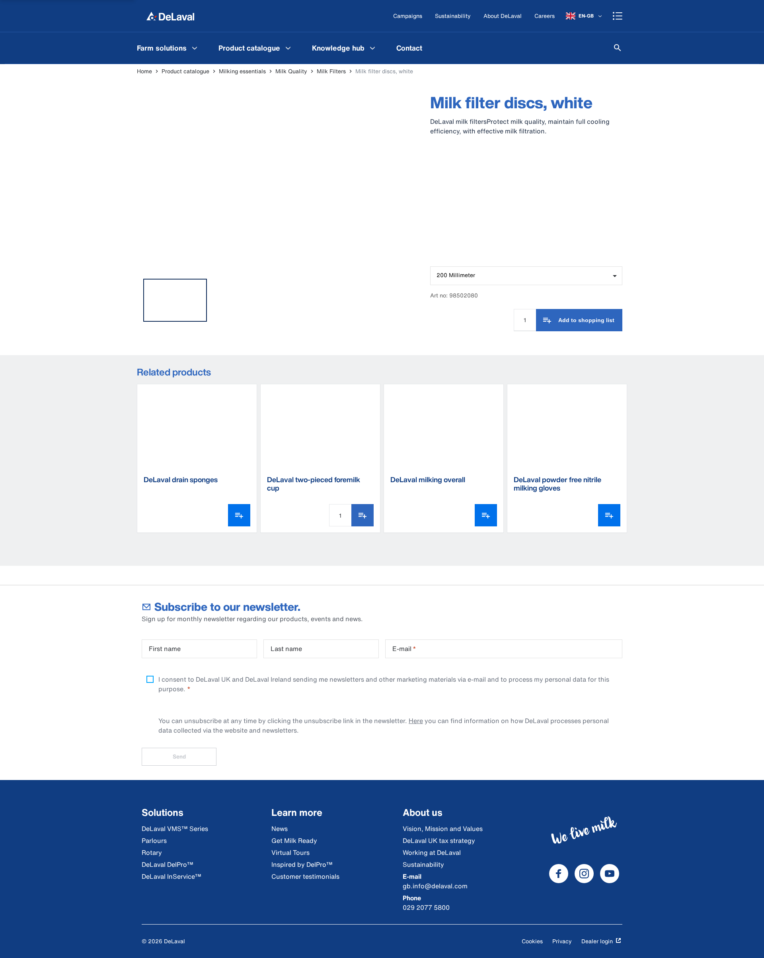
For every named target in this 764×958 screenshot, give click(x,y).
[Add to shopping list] (362, 515)
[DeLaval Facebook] (558, 873)
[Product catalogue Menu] (288, 48)
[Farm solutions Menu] (195, 48)
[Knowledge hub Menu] (372, 48)
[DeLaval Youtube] (609, 873)
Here (416, 720)
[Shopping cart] (617, 15)
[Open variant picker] (239, 515)
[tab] (175, 300)
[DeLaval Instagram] (584, 873)
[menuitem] (168, 48)
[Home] (170, 16)
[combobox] (526, 275)
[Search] (617, 47)
